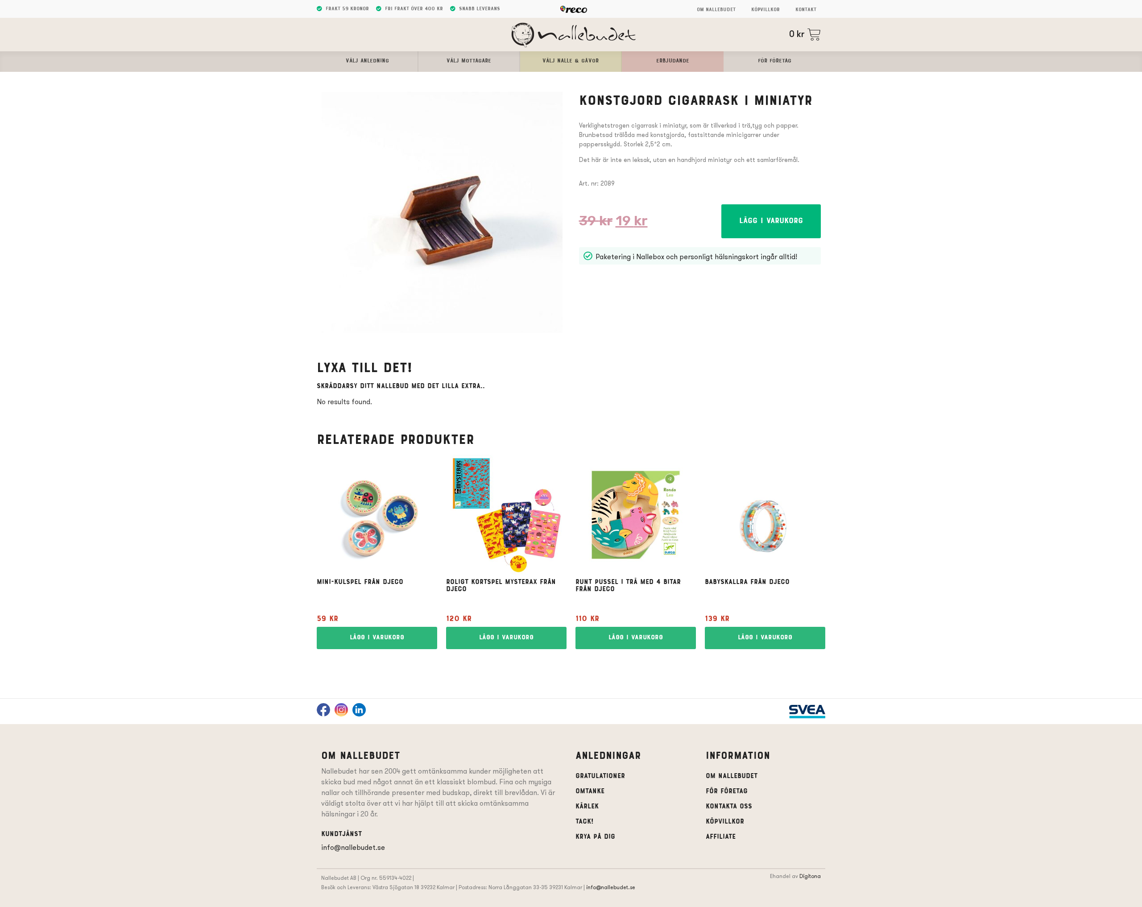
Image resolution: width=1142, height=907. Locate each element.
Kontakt (805, 9)
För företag (727, 791)
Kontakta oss (729, 806)
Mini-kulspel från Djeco (360, 582)
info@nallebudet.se (353, 847)
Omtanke (589, 791)
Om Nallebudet (716, 9)
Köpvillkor (765, 9)
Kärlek (587, 806)
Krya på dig (595, 837)
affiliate (721, 837)
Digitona (810, 876)
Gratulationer (600, 776)
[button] (771, 221)
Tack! (584, 821)
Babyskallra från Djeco (747, 582)
